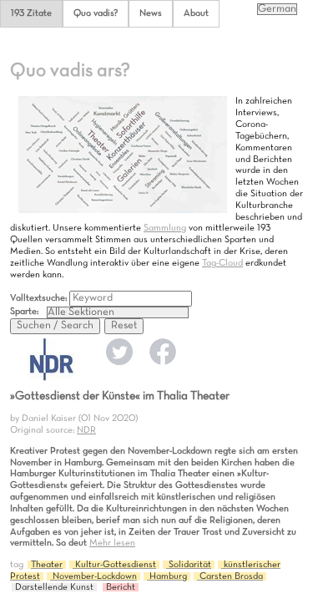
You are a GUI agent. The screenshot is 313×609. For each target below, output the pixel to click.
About (196, 13)
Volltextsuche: (39, 298)
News (150, 13)
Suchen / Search (55, 326)
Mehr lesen (112, 543)
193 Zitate (31, 13)
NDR (86, 430)
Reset (124, 326)
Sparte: (24, 311)
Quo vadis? (95, 13)
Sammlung (165, 228)
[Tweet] (119, 362)
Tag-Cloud (222, 263)
